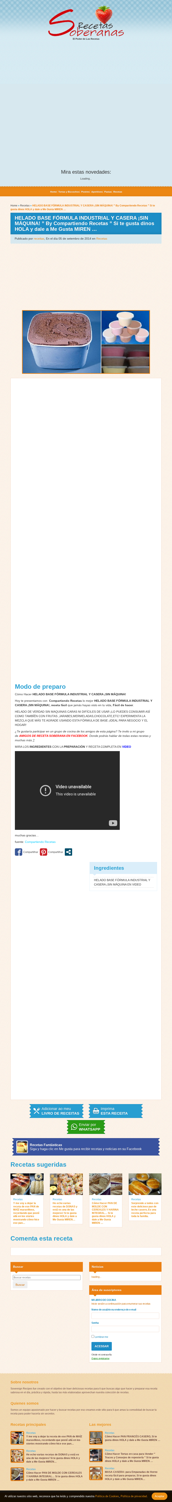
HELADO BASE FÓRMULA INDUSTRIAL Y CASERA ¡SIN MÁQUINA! (79, 694)
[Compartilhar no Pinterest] (51, 852)
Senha (95, 1322)
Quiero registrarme (100, 1358)
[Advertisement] (86, 75)
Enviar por (89, 1127)
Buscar (20, 1284)
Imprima (114, 1111)
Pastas (108, 191)
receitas (39, 238)
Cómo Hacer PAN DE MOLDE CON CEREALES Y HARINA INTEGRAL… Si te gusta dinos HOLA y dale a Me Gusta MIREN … (105, 1213)
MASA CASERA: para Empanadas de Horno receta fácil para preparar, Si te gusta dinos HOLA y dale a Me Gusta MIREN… (131, 1476)
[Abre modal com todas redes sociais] (68, 852)
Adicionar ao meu (60, 1111)
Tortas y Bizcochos (68, 191)
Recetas (117, 191)
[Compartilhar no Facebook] (26, 852)
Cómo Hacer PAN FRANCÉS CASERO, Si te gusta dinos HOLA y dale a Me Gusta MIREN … (132, 1438)
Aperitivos (97, 191)
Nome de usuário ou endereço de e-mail (113, 1309)
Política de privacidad (133, 1496)
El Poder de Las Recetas (86, 39)
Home (53, 191)
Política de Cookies (107, 1496)
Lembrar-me (101, 1336)
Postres (85, 191)
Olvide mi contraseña (101, 1354)
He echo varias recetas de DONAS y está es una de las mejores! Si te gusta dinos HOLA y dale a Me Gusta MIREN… (65, 1211)
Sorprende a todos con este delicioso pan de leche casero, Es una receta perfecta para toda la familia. (144, 1210)
